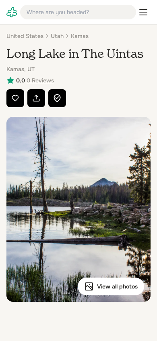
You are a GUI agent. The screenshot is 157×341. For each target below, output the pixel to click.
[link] (11, 12)
